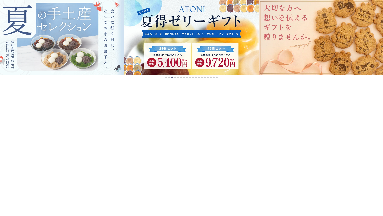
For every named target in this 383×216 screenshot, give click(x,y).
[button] (166, 77)
